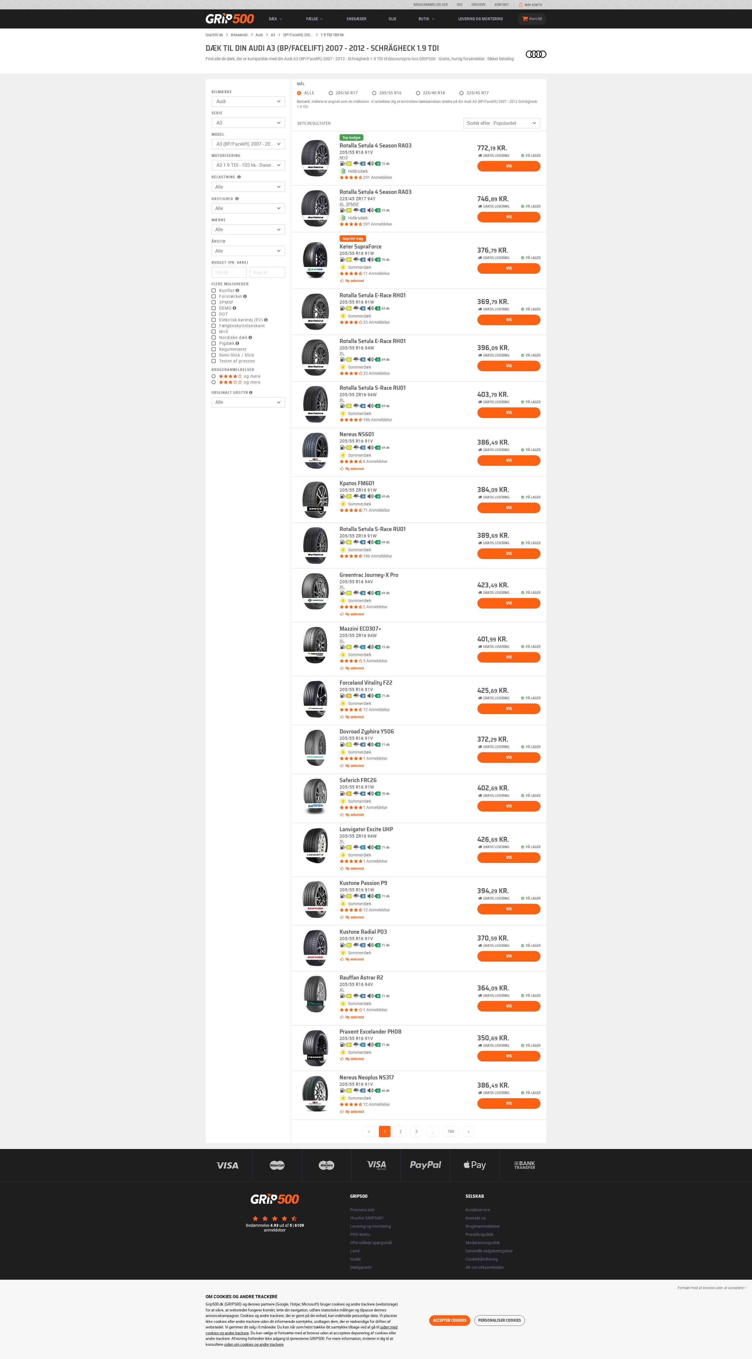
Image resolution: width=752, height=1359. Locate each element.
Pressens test (362, 1209)
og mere (252, 376)
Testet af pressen (237, 361)
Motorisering (226, 156)
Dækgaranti (361, 1267)
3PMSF (226, 302)
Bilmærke (222, 92)
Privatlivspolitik (479, 1234)
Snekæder (356, 19)
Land (355, 1251)
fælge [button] (312, 19)
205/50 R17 (347, 93)
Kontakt (502, 4)
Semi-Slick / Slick (236, 355)
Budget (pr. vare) (230, 263)
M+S (223, 332)
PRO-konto (360, 1234)
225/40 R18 (434, 93)
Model (218, 135)
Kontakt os (476, 1218)
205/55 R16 (391, 93)
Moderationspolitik (483, 1242)
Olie (392, 19)
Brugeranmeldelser (431, 4)
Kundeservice (478, 1209)
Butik (424, 19)
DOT (223, 314)
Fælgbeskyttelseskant (242, 326)
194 (451, 1131)
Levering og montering (480, 19)
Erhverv (478, 4)
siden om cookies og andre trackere (253, 1344)
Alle (309, 93)
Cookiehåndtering (482, 1259)
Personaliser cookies (499, 1320)
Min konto (533, 5)
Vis (509, 166)
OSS (459, 4)
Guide (355, 1259)
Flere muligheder (230, 284)
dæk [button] (273, 19)
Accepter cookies (449, 1320)
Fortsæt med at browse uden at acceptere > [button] (712, 1287)
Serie (217, 113)
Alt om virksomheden (485, 1267)
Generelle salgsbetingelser (489, 1251)
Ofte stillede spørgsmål (371, 1242)
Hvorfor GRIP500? (367, 1218)
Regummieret (233, 349)
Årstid (219, 241)
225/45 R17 (478, 93)
